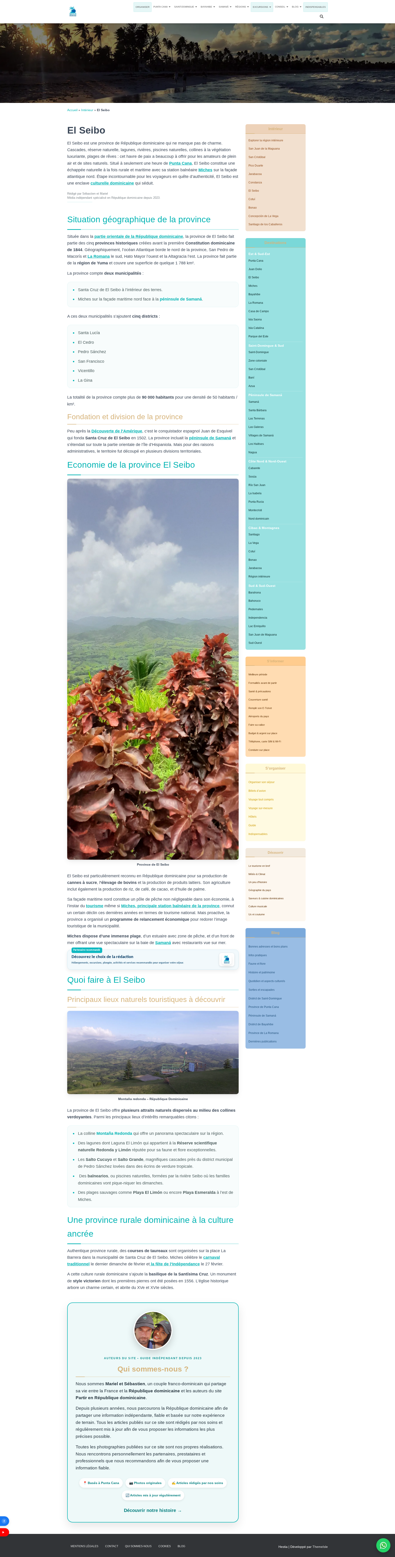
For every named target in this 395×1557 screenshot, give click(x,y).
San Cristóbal (256, 157)
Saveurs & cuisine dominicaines (266, 898)
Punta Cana (160, 6)
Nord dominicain (258, 518)
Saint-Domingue (184, 6)
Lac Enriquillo (257, 626)
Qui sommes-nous (138, 1546)
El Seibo (253, 190)
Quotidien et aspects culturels (266, 981)
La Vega (253, 543)
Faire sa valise (256, 724)
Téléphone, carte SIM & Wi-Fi (264, 741)
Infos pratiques (257, 955)
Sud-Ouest (255, 642)
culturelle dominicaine (112, 183)
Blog (295, 6)
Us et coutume (256, 914)
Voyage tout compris (261, 799)
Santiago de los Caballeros (265, 224)
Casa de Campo (258, 311)
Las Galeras (256, 427)
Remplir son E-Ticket (260, 708)
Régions (241, 6)
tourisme (94, 906)
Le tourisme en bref (259, 865)
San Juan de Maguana (262, 634)
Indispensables (315, 7)
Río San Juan (256, 485)
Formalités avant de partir (262, 683)
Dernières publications (262, 1041)
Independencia (257, 617)
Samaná (224, 6)
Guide (252, 825)
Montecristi (255, 510)
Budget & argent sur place (262, 733)
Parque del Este (258, 336)
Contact (111, 1546)
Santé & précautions (259, 691)
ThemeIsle (320, 1547)
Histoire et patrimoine (261, 972)
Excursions (261, 7)
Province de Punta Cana (263, 1007)
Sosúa (252, 476)
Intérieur (87, 110)
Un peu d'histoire (257, 882)
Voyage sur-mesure (260, 808)
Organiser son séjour (261, 782)
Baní (251, 377)
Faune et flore (257, 963)
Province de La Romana (263, 1033)
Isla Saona (255, 319)
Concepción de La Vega (263, 216)
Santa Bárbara (257, 410)
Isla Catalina (256, 328)
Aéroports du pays (258, 716)
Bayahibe (207, 6)
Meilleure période (257, 674)
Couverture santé (258, 699)
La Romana (255, 302)
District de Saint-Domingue (265, 998)
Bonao (252, 207)
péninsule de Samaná (180, 299)
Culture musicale (257, 906)
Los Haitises (256, 444)
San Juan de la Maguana (264, 148)
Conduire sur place (259, 750)
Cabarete (254, 468)
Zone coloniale (257, 360)
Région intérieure (259, 576)
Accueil (72, 110)
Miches (205, 170)
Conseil (280, 6)
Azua (251, 386)
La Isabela (255, 493)
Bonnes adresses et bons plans (268, 946)
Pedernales (255, 609)
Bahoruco (254, 600)
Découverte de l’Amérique (116, 431)
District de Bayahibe (260, 1024)
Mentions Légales (84, 1546)
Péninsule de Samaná (262, 1015)
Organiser (142, 7)
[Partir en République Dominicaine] (73, 11)
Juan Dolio (255, 269)
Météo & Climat (256, 874)
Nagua (252, 452)
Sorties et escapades (261, 989)
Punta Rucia (256, 501)
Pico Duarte (255, 165)
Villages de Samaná (261, 435)
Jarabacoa (255, 174)
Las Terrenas (256, 418)
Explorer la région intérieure (265, 140)
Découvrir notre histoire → (153, 1510)
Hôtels (252, 816)
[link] (153, 960)
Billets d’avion (257, 790)
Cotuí (251, 199)
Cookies (164, 1546)
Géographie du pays (259, 890)
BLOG (181, 1546)
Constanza (255, 182)
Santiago (254, 534)
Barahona (254, 592)
